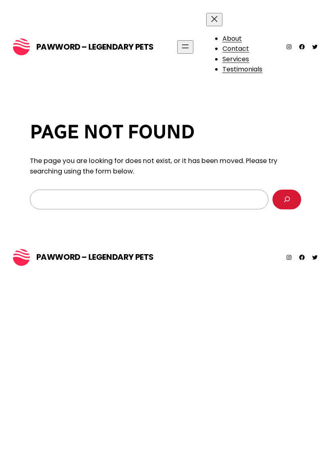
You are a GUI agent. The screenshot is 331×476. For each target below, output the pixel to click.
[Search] (286, 199)
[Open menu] (185, 47)
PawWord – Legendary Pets (95, 46)
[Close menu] (214, 19)
